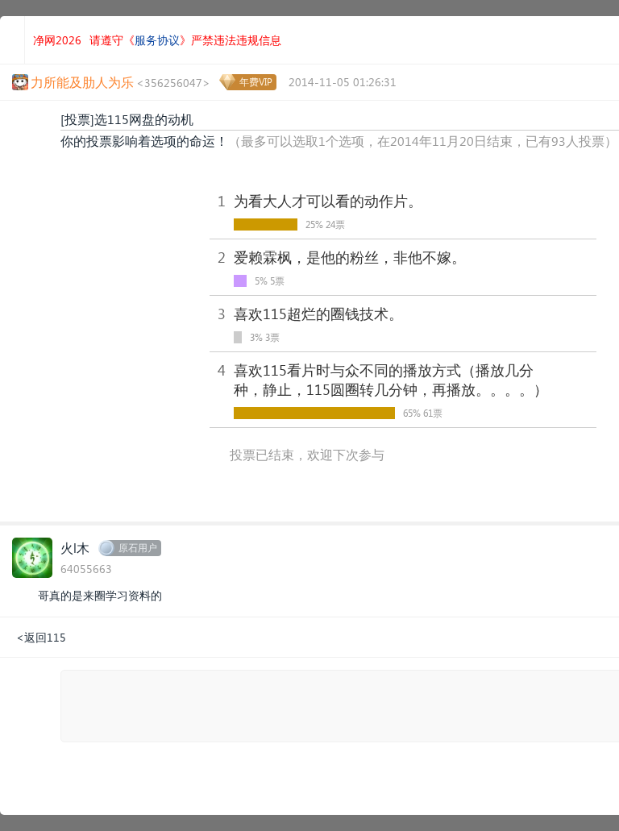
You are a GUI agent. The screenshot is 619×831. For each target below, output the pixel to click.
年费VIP (255, 82)
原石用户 (137, 548)
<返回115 (41, 637)
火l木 (74, 547)
